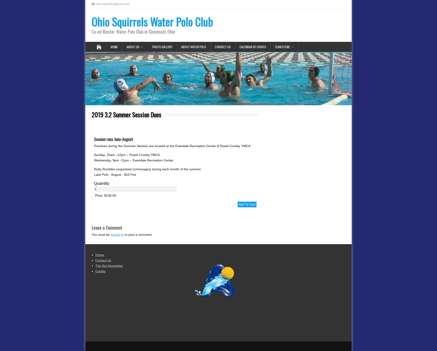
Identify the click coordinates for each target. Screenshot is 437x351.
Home (114, 46)
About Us (133, 46)
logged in (117, 234)
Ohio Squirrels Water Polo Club (152, 21)
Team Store (282, 46)
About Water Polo (193, 46)
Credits (100, 271)
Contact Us (223, 46)
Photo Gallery (162, 46)
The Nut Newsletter (109, 266)
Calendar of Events (252, 46)
